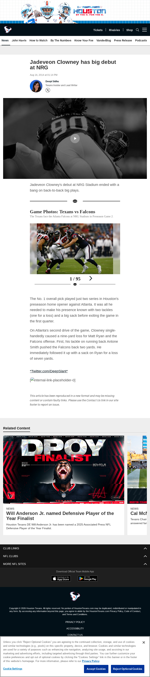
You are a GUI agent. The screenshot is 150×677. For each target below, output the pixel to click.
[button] (75, 138)
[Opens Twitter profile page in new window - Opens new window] (48, 90)
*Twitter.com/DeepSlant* (49, 375)
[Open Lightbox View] (75, 262)
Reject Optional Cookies (127, 669)
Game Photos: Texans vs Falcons (66, 211)
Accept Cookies (96, 669)
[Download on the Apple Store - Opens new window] (61, 583)
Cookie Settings (12, 668)
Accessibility (75, 632)
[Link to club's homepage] (7, 28)
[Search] (137, 29)
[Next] (90, 282)
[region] (75, 656)
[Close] (143, 642)
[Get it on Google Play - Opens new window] (88, 585)
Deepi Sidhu (52, 81)
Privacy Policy (75, 626)
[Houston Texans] (75, 601)
